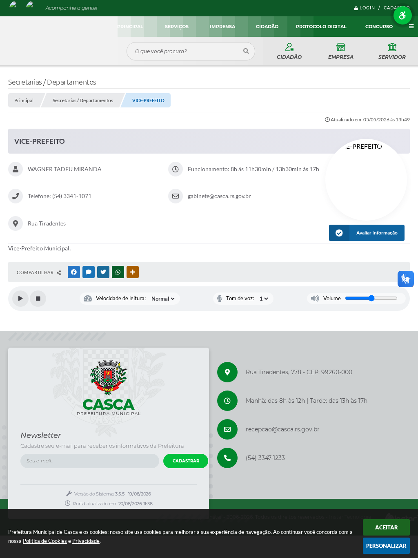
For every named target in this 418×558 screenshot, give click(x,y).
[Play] (20, 298)
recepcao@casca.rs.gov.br (283, 429)
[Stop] (38, 298)
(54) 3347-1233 (265, 458)
